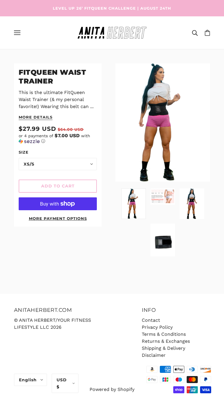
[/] (112, 32)
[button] (58, 138)
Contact (151, 320)
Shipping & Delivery (163, 348)
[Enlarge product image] (163, 122)
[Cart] (207, 32)
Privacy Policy (157, 327)
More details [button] (35, 117)
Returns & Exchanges (166, 341)
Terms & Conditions (164, 334)
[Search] (194, 32)
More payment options (58, 218)
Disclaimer (154, 355)
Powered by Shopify (112, 389)
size (24, 152)
